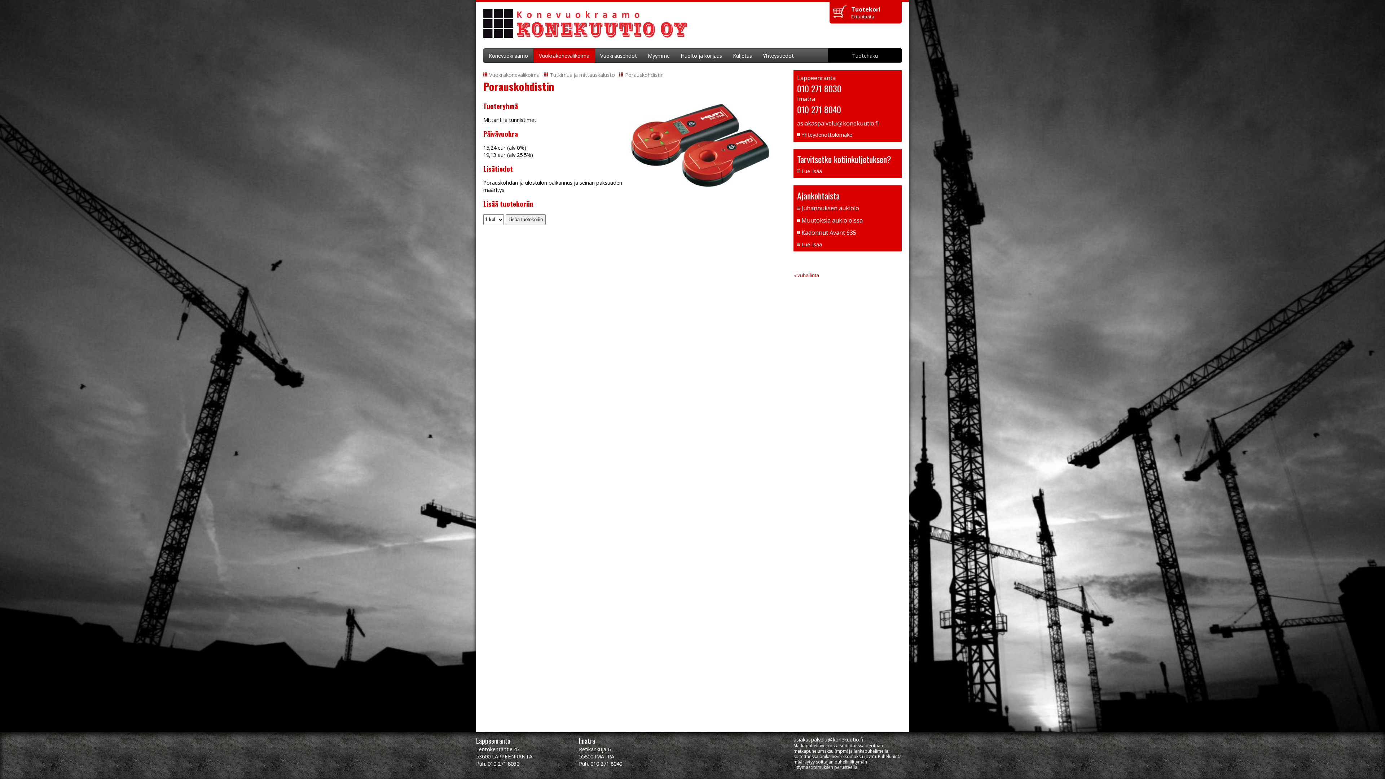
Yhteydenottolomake (826, 134)
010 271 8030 (819, 88)
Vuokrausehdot (618, 55)
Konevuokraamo (508, 55)
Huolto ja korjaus (701, 55)
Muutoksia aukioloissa (832, 220)
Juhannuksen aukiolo (830, 208)
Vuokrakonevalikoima (564, 55)
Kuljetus (742, 55)
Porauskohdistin (644, 74)
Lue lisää (811, 171)
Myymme (659, 55)
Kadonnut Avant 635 (828, 233)
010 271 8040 (819, 109)
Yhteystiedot (778, 55)
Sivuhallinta (806, 275)
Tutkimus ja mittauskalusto (582, 74)
